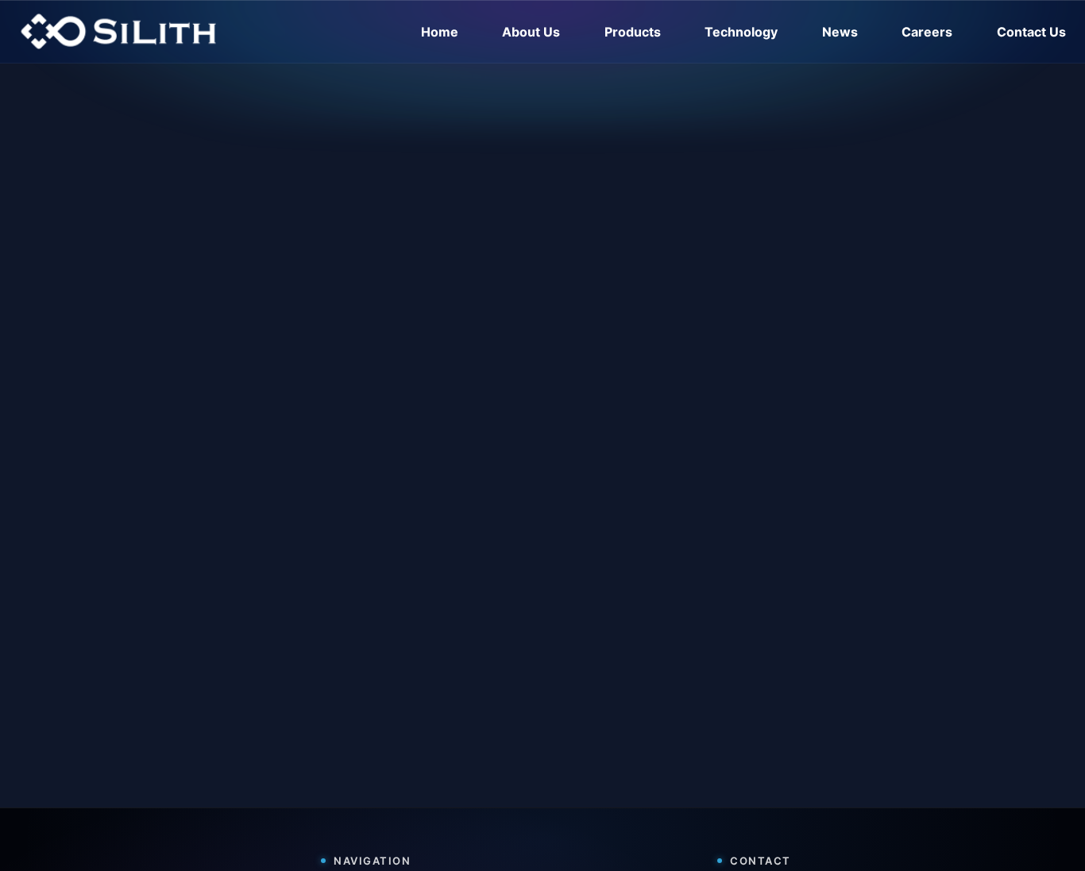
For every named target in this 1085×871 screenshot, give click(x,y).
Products (632, 32)
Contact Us (1031, 32)
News (840, 32)
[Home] (118, 32)
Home (439, 32)
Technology (741, 32)
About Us (531, 32)
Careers (927, 32)
